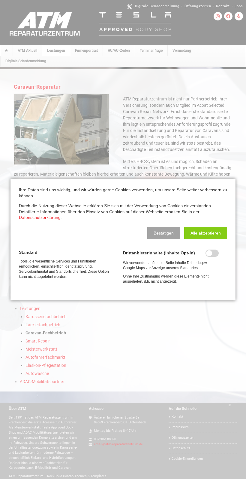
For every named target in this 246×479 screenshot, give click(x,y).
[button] (163, 233)
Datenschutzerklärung (40, 217)
